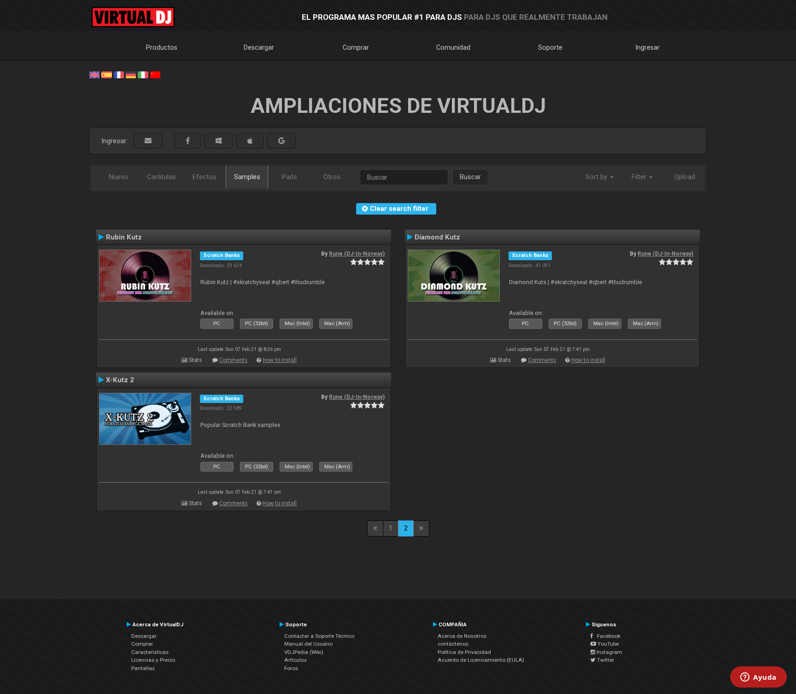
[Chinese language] (155, 74)
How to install (280, 360)
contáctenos (453, 644)
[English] (94, 74)
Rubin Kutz (124, 237)
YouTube (607, 644)
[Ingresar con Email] (148, 141)
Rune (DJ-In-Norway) (357, 254)
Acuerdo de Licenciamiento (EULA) (481, 660)
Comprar (356, 47)
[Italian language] (143, 74)
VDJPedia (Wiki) (303, 652)
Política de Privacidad (464, 652)
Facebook (606, 636)
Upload (684, 177)
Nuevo (118, 177)
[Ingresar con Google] (281, 141)
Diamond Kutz (437, 237)
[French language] (119, 74)
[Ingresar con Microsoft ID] (219, 141)
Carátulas (161, 177)
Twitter (605, 660)
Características (150, 652)
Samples (247, 177)
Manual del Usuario (308, 644)
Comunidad (453, 47)
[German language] (131, 74)
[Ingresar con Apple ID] (249, 141)
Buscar (470, 177)
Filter (640, 177)
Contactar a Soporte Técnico (319, 636)
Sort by (597, 177)
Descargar (259, 47)
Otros (331, 177)
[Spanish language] (106, 74)
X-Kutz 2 (120, 380)
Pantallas (143, 668)
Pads (289, 177)
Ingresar (648, 47)
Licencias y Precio (153, 660)
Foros (291, 668)
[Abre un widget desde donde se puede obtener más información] (758, 677)
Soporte (550, 47)
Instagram (608, 652)
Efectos (205, 177)
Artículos (295, 660)
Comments (233, 360)
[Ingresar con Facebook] (188, 141)
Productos (161, 47)
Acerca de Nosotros (462, 636)
